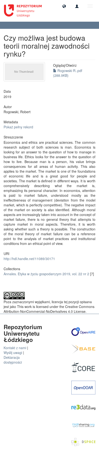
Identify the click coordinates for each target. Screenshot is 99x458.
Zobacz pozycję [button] (17, 25)
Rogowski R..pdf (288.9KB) (67, 73)
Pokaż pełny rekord (18, 126)
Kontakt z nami (15, 347)
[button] (64, 6)
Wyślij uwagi (13, 352)
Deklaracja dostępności (13, 360)
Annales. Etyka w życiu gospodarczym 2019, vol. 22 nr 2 (46, 273)
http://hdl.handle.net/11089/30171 (29, 258)
